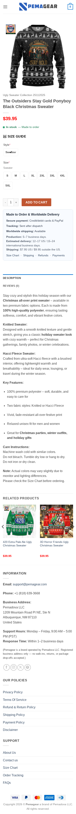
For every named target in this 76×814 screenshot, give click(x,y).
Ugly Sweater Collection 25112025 (24, 95)
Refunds (43, 255)
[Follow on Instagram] (13, 667)
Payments (58, 255)
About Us (9, 752)
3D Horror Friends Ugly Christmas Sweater (54, 544)
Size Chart (12, 255)
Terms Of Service (15, 699)
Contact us (10, 760)
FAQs (7, 782)
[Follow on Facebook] (6, 667)
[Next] (73, 534)
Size (6, 162)
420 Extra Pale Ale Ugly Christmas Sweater (17, 544)
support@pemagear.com (30, 584)
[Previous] (3, 534)
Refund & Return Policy (19, 707)
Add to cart (36, 202)
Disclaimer (10, 729)
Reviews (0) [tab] (11, 285)
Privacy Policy (13, 692)
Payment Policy (14, 722)
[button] (5, 7)
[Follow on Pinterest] (27, 667)
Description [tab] (12, 278)
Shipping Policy (14, 714)
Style (6, 144)
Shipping (28, 255)
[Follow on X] (20, 667)
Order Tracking (13, 775)
